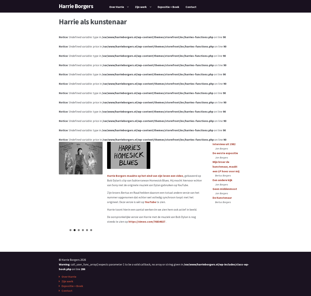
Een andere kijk (222, 180)
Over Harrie (116, 7)
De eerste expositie (225, 153)
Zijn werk (141, 7)
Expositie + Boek (168, 7)
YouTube (150, 202)
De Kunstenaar (222, 197)
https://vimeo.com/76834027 (147, 221)
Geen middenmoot (225, 189)
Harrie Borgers (76, 6)
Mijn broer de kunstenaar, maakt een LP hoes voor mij (226, 166)
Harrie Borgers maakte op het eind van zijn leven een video (145, 175)
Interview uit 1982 (224, 144)
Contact (191, 7)
